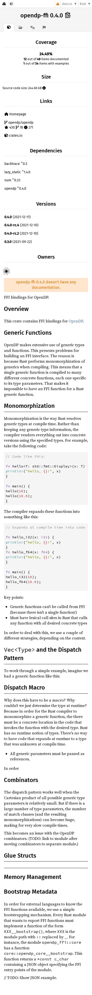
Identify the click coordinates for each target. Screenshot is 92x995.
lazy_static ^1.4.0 (17, 172)
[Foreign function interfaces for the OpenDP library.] (11, 4)
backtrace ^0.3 (15, 164)
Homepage (17, 114)
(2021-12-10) (21, 225)
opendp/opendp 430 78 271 (20, 125)
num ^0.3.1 (12, 180)
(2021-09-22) (18, 242)
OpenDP (76, 321)
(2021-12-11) (17, 217)
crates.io (15, 135)
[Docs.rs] (4, 4)
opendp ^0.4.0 (15, 188)
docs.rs (67, 4)
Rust (83, 4)
